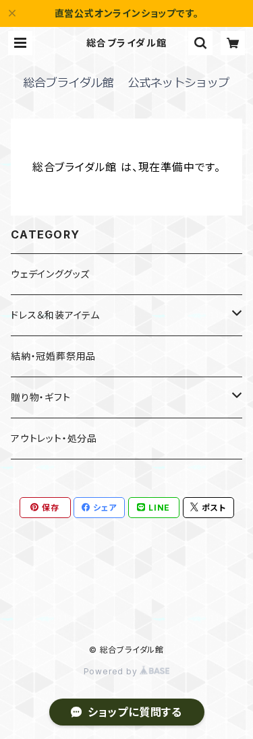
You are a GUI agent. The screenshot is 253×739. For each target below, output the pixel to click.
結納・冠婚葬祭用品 (53, 356)
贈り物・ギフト (41, 397)
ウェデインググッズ (50, 274)
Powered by (112, 671)
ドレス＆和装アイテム (55, 315)
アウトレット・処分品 (54, 438)
